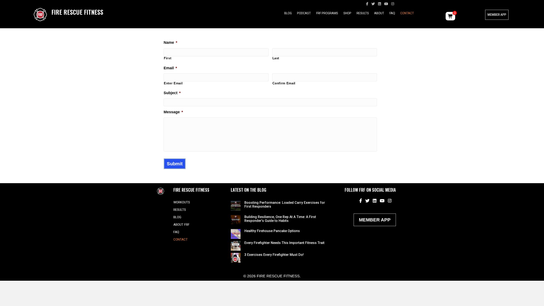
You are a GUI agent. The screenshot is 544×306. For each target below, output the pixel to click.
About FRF (181, 225)
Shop (347, 13)
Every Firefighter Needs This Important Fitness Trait (284, 243)
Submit (175, 163)
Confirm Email (284, 83)
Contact (407, 13)
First (167, 58)
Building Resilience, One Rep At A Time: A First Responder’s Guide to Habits (280, 219)
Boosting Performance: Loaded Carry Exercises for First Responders (284, 204)
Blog (288, 13)
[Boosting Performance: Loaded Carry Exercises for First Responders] (236, 205)
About (379, 13)
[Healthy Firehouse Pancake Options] (236, 234)
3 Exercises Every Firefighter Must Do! (274, 255)
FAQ (392, 13)
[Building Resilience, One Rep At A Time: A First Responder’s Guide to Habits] (236, 219)
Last (275, 58)
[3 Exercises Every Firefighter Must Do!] (236, 257)
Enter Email (173, 83)
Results (363, 13)
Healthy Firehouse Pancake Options (272, 231)
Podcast (304, 13)
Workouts (181, 202)
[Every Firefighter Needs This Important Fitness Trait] (236, 246)
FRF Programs (327, 13)
